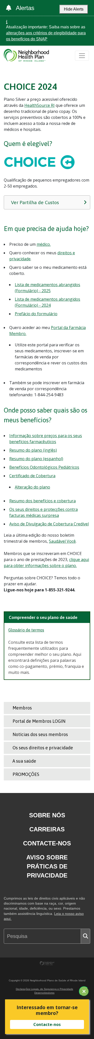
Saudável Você (62, 541)
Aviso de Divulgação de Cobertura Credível (49, 524)
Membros (22, 707)
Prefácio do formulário (36, 313)
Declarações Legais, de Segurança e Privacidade (44, 989)
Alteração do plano (32, 487)
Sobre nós (47, 815)
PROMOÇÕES (26, 774)
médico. (44, 244)
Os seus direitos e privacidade (43, 747)
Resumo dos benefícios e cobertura (42, 501)
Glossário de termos (26, 630)
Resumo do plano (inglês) (33, 450)
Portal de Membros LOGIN (39, 721)
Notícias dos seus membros (40, 734)
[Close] (84, 991)
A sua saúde (24, 761)
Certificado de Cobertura (32, 475)
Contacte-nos (47, 843)
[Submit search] (85, 936)
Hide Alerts (73, 9)
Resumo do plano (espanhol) (36, 458)
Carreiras (47, 829)
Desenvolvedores (44, 992)
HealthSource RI (39, 105)
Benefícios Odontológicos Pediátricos (44, 467)
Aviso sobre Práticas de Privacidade (47, 866)
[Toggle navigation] (82, 56)
